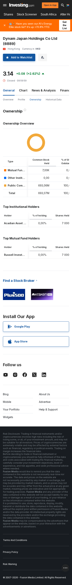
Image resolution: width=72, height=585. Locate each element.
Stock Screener (27, 14)
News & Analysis (44, 90)
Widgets (8, 417)
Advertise (45, 401)
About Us (44, 394)
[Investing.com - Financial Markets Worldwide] (21, 5)
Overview (8, 99)
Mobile (7, 401)
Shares (8, 14)
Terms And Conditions (15, 540)
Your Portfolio (11, 409)
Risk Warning (10, 564)
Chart (23, 90)
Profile (21, 99)
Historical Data (53, 99)
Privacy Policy (10, 552)
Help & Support (48, 409)
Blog (5, 394)
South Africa (48, 14)
